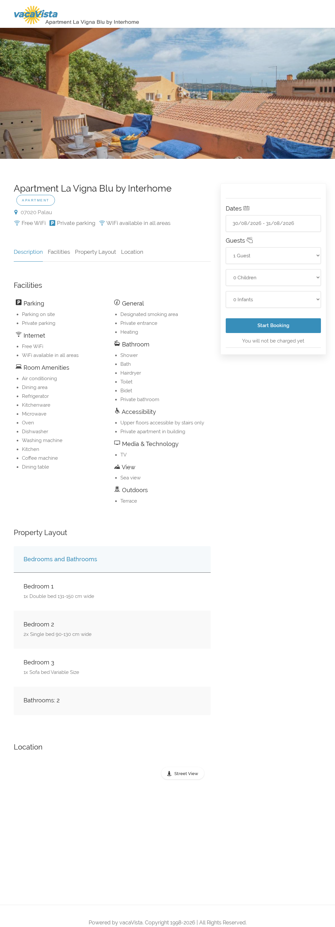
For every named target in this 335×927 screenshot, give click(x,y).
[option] (167, 93)
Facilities (59, 252)
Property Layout (95, 252)
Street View (186, 773)
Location (132, 252)
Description (28, 252)
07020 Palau (35, 212)
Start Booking (273, 325)
